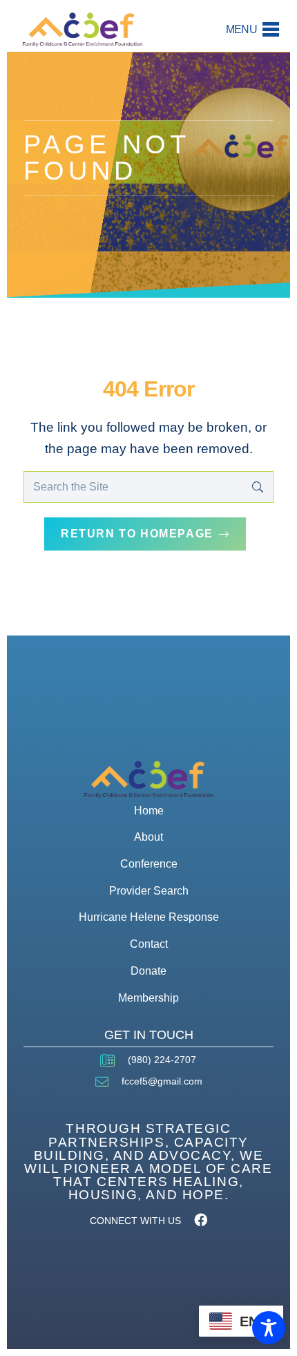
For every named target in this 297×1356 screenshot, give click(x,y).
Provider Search (149, 891)
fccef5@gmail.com (162, 1081)
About (148, 837)
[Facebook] (200, 1219)
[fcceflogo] (82, 29)
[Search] (257, 487)
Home (149, 811)
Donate (148, 971)
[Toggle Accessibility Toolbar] (269, 1328)
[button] (252, 29)
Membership (148, 998)
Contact (149, 944)
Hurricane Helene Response (149, 917)
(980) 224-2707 (162, 1059)
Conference (149, 864)
